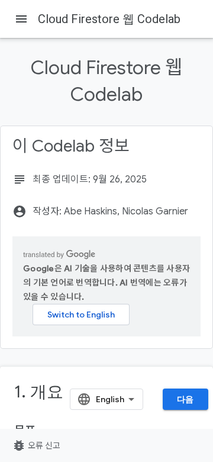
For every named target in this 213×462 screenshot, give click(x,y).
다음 (185, 399)
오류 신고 (36, 445)
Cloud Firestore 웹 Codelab (109, 19)
